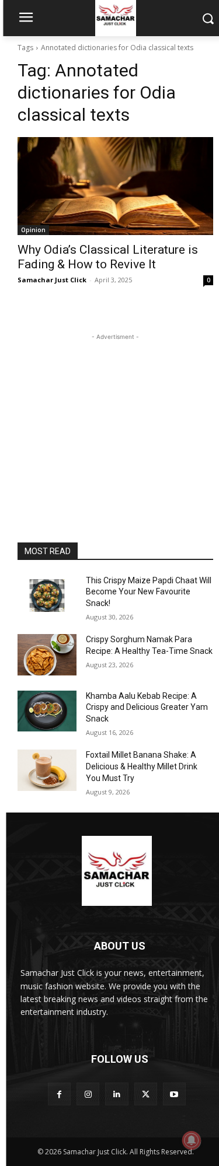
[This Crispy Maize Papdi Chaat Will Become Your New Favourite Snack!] (47, 595)
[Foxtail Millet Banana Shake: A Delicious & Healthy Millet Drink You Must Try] (47, 770)
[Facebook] (59, 1094)
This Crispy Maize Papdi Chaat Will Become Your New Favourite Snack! (148, 592)
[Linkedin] (116, 1094)
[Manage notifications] (191, 1140)
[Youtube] (174, 1094)
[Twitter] (145, 1094)
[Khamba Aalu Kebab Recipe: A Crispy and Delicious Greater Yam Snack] (47, 711)
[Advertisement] (115, 416)
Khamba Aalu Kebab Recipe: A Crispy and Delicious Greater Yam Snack (147, 707)
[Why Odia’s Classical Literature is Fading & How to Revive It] (115, 186)
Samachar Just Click (52, 279)
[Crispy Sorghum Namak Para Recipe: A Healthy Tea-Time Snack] (47, 654)
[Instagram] (88, 1094)
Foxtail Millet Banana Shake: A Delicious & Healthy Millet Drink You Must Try (141, 766)
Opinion (33, 230)
